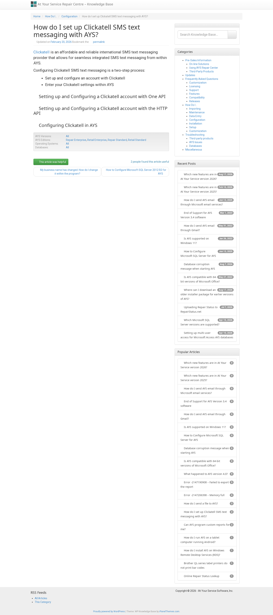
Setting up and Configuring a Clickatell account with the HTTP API (100, 110)
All (67, 136)
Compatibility (197, 97)
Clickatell (41, 52)
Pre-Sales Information (198, 60)
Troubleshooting (194, 134)
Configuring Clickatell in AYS (68, 125)
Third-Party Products (201, 71)
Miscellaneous (193, 149)
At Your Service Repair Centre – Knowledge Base (75, 4)
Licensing (194, 86)
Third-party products (201, 138)
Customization (198, 82)
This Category (43, 601)
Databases (195, 145)
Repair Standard (117, 139)
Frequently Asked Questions (201, 78)
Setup (192, 127)
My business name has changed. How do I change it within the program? (69, 171)
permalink (99, 41)
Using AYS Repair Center (203, 67)
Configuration (69, 16)
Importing (195, 108)
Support (194, 90)
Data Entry (195, 116)
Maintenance (197, 112)
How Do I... (51, 16)
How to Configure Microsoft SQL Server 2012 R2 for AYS (136, 171)
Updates (190, 75)
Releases (194, 101)
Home (36, 16)
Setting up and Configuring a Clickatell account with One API (102, 96)
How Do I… (191, 104)
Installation (195, 123)
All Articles (41, 598)
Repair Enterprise (76, 139)
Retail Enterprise (97, 139)
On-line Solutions (199, 64)
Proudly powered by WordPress (109, 611)
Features (194, 93)
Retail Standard (137, 139)
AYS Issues (195, 142)
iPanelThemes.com (169, 611)
